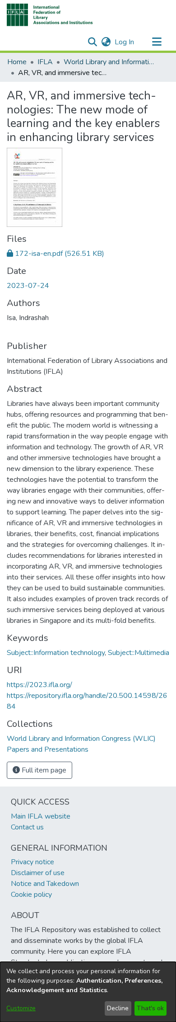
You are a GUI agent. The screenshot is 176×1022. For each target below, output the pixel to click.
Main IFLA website (40, 816)
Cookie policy (31, 895)
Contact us (27, 827)
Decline (118, 1008)
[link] (55, 254)
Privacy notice (32, 862)
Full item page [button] (43, 770)
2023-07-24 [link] (28, 286)
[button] (50, 15)
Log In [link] (125, 42)
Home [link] (17, 62)
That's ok (150, 1008)
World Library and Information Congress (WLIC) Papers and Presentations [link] (109, 62)
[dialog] (88, 992)
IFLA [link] (45, 62)
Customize (21, 1008)
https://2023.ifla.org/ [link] (39, 685)
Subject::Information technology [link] (56, 653)
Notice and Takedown (45, 884)
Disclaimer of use (38, 873)
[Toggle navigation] (156, 42)
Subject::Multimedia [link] (138, 653)
